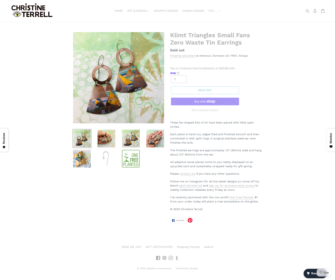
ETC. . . (214, 10)
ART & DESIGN (137, 10)
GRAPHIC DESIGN (166, 10)
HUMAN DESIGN (193, 10)
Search (209, 247)
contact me (187, 173)
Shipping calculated (182, 55)
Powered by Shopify (187, 268)
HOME (118, 10)
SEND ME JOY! (131, 247)
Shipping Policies (188, 247)
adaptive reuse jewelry (159, 268)
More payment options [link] (205, 109)
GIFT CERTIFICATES (159, 247)
